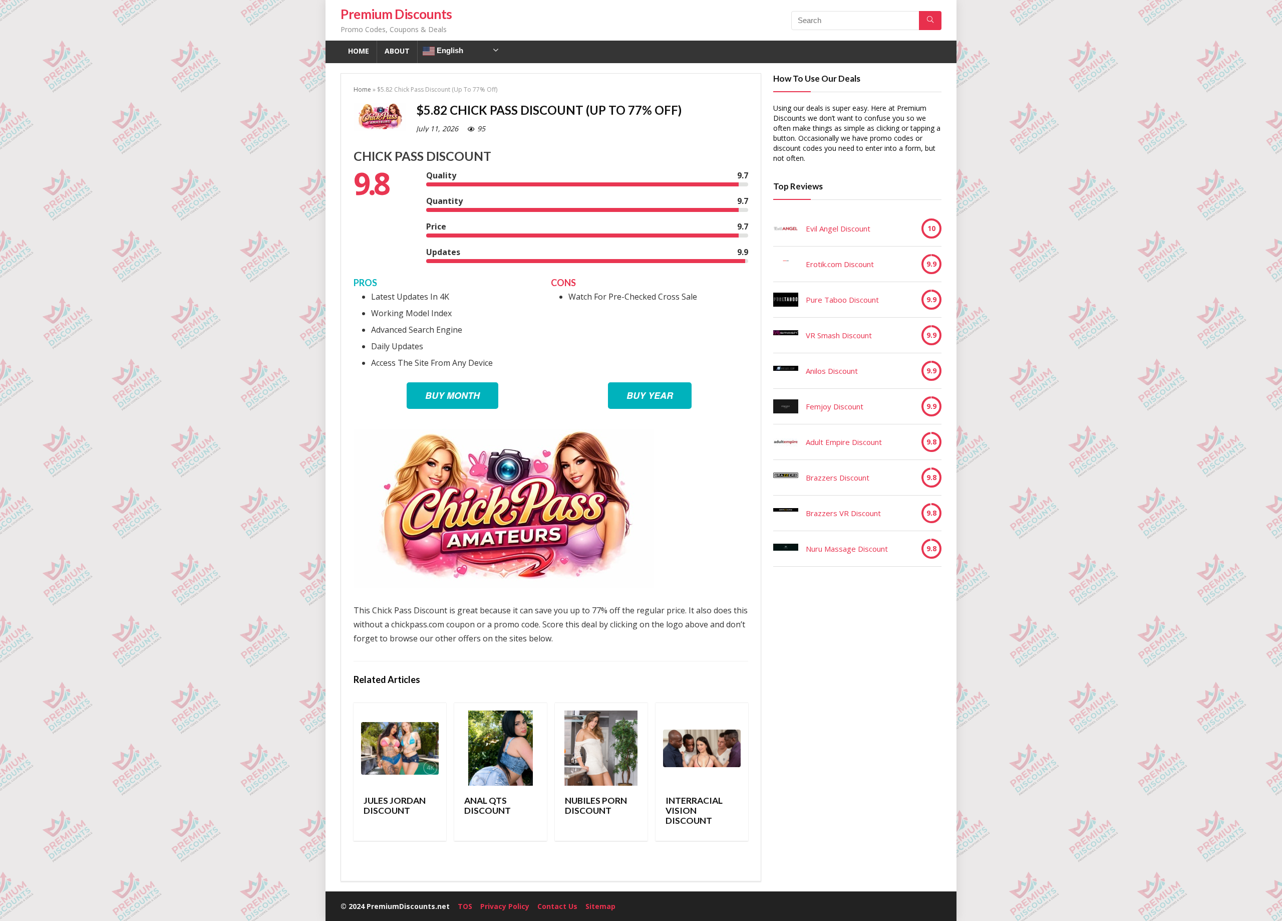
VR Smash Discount (839, 335)
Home (358, 51)
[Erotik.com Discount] (785, 264)
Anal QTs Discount (487, 805)
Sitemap (600, 906)
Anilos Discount (832, 371)
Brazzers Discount (837, 478)
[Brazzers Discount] (785, 478)
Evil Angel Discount (838, 228)
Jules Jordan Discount (395, 805)
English (449, 50)
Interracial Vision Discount (694, 810)
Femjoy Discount (834, 406)
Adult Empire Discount (844, 442)
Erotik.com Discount (840, 264)
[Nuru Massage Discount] (785, 549)
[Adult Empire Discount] (785, 441)
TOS (465, 906)
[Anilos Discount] (785, 371)
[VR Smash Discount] (785, 335)
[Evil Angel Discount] (785, 228)
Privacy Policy (504, 906)
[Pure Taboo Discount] (785, 300)
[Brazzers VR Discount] (785, 513)
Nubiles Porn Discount (596, 805)
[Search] (930, 20)
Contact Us (557, 906)
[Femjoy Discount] (785, 406)
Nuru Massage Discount (847, 549)
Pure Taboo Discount (842, 300)
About (397, 51)
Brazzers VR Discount (843, 513)
